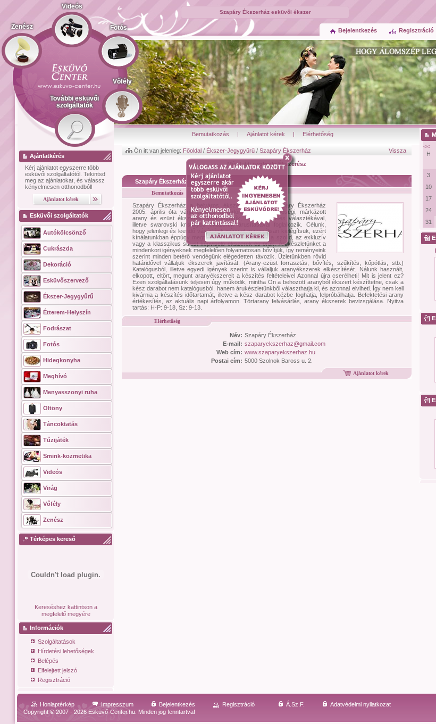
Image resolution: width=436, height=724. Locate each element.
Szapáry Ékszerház (285, 150)
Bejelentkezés (357, 30)
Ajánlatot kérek (266, 134)
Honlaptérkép (57, 704)
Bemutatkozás (210, 134)
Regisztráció (54, 680)
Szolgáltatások (57, 641)
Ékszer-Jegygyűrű (230, 150)
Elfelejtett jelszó (57, 670)
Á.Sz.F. (295, 704)
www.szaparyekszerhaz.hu (280, 352)
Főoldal (192, 150)
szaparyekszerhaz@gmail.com (285, 343)
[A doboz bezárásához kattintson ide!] (289, 158)
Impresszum (117, 704)
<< (426, 146)
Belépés (48, 661)
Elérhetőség (318, 134)
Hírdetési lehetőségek (66, 651)
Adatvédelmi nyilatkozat (360, 704)
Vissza (397, 150)
